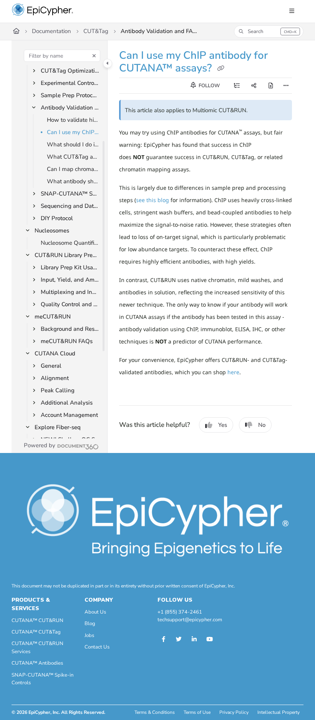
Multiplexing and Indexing (70, 292)
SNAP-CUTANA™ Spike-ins (70, 193)
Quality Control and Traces (70, 304)
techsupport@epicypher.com (190, 619)
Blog (90, 623)
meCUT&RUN (53, 316)
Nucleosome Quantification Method (70, 243)
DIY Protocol (57, 218)
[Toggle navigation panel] (107, 63)
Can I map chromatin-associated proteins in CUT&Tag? (73, 169)
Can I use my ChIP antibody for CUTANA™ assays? (73, 132)
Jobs (89, 635)
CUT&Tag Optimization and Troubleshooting (70, 71)
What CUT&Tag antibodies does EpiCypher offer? (73, 157)
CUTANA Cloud (55, 353)
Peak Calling (58, 390)
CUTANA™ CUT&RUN (37, 620)
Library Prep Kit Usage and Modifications (70, 267)
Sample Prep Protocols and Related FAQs (70, 95)
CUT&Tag (95, 31)
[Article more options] (286, 86)
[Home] (43, 11)
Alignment (55, 378)
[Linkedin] (194, 639)
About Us (95, 612)
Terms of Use (197, 712)
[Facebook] (163, 639)
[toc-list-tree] (237, 86)
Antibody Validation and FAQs (159, 31)
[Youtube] (209, 639)
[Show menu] (291, 11)
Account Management (69, 415)
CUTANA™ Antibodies (37, 663)
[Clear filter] (94, 56)
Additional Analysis (67, 402)
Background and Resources (70, 329)
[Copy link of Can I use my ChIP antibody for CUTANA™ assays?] (220, 69)
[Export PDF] (271, 86)
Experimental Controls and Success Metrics (70, 83)
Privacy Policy (234, 712)
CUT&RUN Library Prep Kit (67, 255)
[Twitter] (178, 639)
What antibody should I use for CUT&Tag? (73, 181)
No (261, 425)
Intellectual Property (278, 712)
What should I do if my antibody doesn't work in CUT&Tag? (73, 144)
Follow (208, 85)
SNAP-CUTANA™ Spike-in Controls (42, 679)
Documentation (51, 31)
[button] (268, 31)
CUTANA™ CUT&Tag (36, 632)
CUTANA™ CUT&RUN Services (37, 647)
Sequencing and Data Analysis (70, 206)
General (51, 366)
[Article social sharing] (254, 86)
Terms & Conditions (154, 712)
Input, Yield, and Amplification (70, 280)
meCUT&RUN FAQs (67, 341)
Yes (222, 425)
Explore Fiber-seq (58, 427)
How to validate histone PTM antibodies (73, 120)
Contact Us (97, 647)
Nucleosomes (52, 230)
